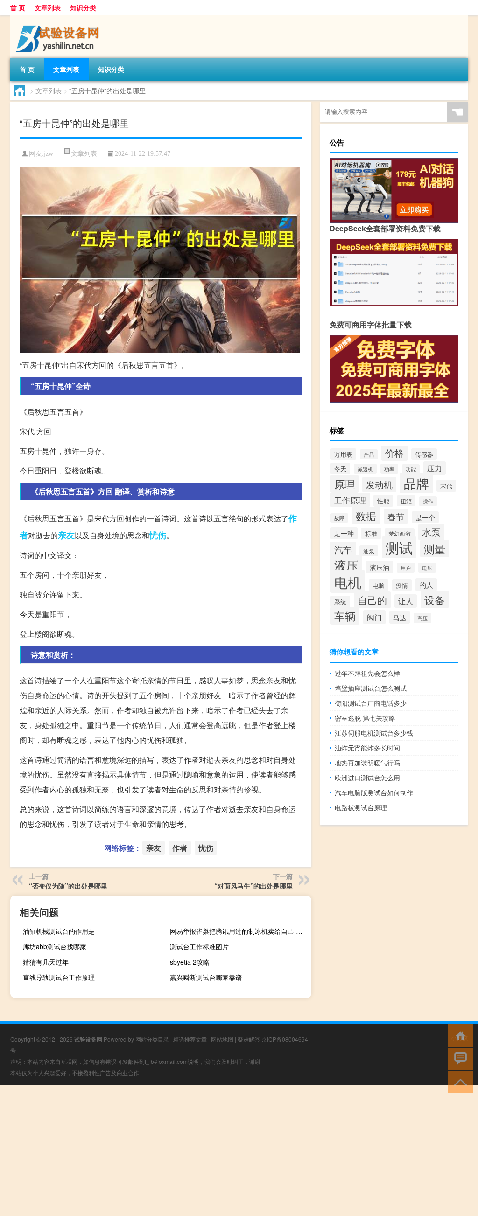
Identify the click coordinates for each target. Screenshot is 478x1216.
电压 (427, 567)
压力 (434, 468)
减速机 (365, 469)
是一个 (425, 517)
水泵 (431, 532)
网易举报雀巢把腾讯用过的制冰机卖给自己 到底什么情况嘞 (239, 931)
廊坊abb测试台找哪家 (54, 946)
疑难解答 (249, 1039)
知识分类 (83, 7)
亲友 (66, 535)
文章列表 (48, 7)
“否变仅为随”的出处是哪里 (68, 885)
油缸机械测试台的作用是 (59, 931)
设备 (434, 599)
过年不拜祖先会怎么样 (367, 673)
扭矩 (406, 501)
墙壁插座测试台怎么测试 (371, 688)
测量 (434, 548)
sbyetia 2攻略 (190, 961)
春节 (395, 516)
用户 (406, 567)
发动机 (379, 484)
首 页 (17, 7)
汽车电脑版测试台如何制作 (374, 792)
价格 (394, 452)
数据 (366, 515)
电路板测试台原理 (361, 807)
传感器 (424, 454)
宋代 (446, 485)
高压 (422, 618)
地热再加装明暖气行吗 (367, 762)
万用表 (343, 454)
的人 (426, 585)
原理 (344, 483)
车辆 (345, 615)
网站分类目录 (152, 1039)
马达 (399, 617)
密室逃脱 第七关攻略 (365, 718)
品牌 (416, 483)
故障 (339, 517)
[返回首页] (458, 1034)
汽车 (343, 549)
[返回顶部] (458, 1081)
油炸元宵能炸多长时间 (367, 747)
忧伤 (157, 535)
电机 (347, 581)
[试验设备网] (59, 18)
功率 (389, 469)
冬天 (340, 468)
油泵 (368, 551)
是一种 (344, 533)
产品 (369, 454)
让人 (405, 601)
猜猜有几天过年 (46, 961)
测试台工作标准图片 (199, 946)
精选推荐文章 (190, 1039)
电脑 (379, 585)
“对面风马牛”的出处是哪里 (253, 885)
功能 (411, 469)
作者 (179, 847)
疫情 (402, 585)
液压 (346, 565)
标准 (371, 533)
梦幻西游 (399, 533)
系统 (340, 601)
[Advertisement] (239, 1150)
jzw (48, 153)
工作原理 (350, 500)
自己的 (372, 600)
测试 (399, 547)
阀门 (374, 617)
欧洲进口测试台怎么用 (367, 777)
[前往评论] (458, 1058)
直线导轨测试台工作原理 (59, 977)
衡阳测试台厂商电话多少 (371, 703)
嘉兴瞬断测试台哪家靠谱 (206, 977)
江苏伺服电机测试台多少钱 (374, 732)
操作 (428, 501)
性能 (383, 500)
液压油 (379, 567)
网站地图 (222, 1039)
